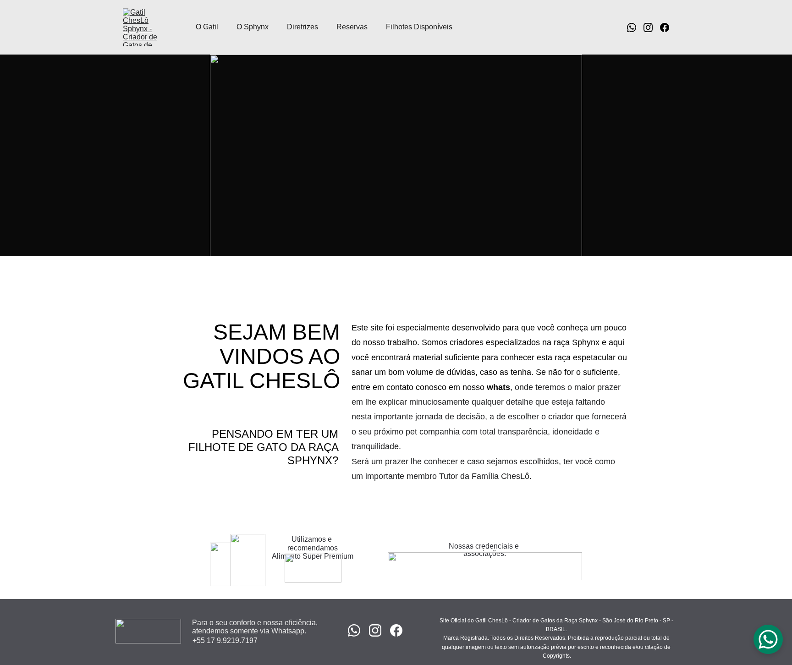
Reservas (352, 27)
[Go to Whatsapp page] (635, 27)
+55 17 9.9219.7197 (225, 640)
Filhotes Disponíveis (419, 27)
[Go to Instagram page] (652, 27)
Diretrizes (302, 27)
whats (498, 387)
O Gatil (207, 27)
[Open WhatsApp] (768, 639)
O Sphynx (252, 27)
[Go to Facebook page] (664, 27)
